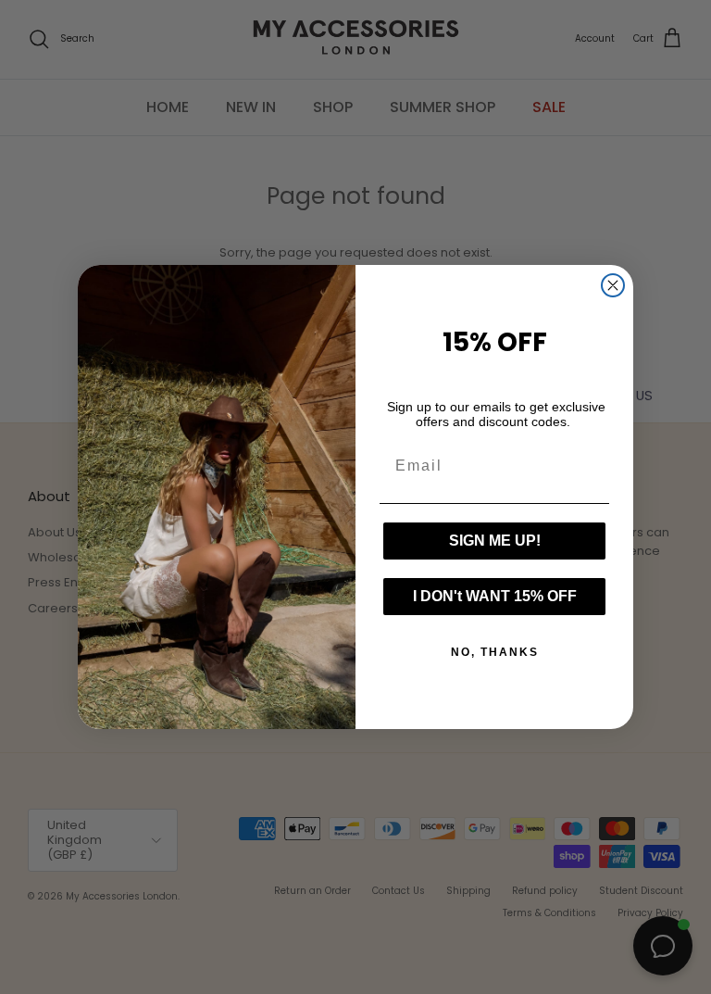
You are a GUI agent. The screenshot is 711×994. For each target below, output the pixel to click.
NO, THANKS (495, 652)
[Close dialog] (613, 285)
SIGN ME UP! (495, 540)
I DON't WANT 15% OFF (495, 596)
